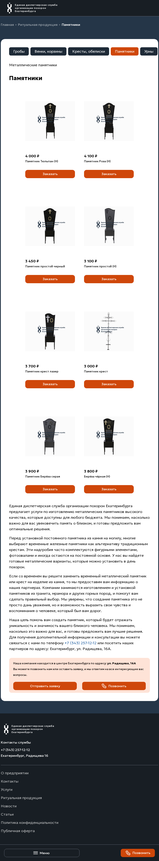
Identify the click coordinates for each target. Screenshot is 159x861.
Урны (148, 51)
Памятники (124, 51)
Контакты (9, 781)
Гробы (19, 51)
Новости (9, 806)
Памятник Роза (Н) (97, 161)
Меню (45, 853)
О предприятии (15, 773)
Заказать (50, 174)
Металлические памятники (33, 65)
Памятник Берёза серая (42, 476)
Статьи (7, 814)
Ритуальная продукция (21, 797)
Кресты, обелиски (88, 51)
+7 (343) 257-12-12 (80, 643)
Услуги (6, 789)
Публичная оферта (18, 830)
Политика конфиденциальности (29, 822)
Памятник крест (96, 371)
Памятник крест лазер (41, 371)
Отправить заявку (45, 686)
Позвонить (141, 853)
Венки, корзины (48, 51)
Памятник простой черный (45, 266)
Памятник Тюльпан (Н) (41, 161)
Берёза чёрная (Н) (97, 476)
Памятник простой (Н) (100, 266)
